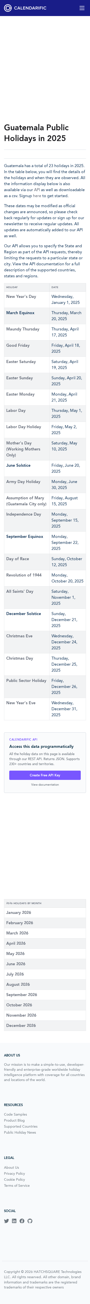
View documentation (45, 784)
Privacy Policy (14, 1173)
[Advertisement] (45, 69)
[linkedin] (14, 1221)
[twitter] (6, 1221)
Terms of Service (17, 1185)
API (37, 189)
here (37, 195)
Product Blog (14, 1120)
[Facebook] (22, 1221)
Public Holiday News (20, 1132)
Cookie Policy (14, 1179)
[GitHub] (30, 1221)
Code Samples (15, 1114)
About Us (11, 1167)
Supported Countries (21, 1126)
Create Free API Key (45, 775)
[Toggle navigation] (82, 8)
